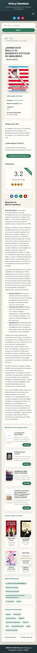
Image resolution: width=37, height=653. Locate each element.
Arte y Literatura (18, 3)
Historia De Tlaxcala (12, 591)
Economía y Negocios (13, 622)
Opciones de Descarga (18, 156)
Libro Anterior (11, 637)
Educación (17, 614)
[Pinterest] (22, 18)
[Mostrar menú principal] (33, 14)
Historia (25, 622)
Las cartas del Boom (25, 540)
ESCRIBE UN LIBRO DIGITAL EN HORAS (21, 472)
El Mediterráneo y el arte (19, 453)
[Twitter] (14, 18)
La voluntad (9, 601)
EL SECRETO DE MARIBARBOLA (16, 583)
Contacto (20, 650)
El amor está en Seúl (11, 568)
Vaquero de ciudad (12, 587)
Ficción (8, 614)
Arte (11, 38)
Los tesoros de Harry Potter (19, 433)
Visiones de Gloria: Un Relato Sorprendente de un (15, 596)
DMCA (26, 650)
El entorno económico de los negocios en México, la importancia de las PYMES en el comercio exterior (22, 494)
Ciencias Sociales (11, 630)
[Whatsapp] (20, 196)
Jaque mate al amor (11, 539)
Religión (21, 618)
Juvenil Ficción (11, 618)
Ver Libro (26, 445)
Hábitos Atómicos (26, 568)
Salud (28, 626)
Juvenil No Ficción (18, 626)
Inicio (6, 38)
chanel (19, 601)
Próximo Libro (25, 637)
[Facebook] (18, 18)
